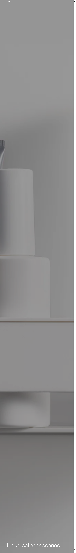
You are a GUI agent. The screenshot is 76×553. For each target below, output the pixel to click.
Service (60, 1)
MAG (68, 1)
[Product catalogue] (74, 549)
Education (41, 1)
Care (31, 1)
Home (44, 1)
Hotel (37, 1)
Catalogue (65, 1)
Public (34, 1)
